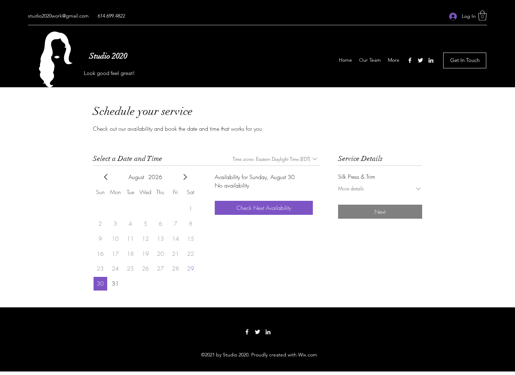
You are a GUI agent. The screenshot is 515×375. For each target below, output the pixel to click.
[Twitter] (420, 60)
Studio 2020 (108, 56)
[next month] (185, 177)
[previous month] (106, 177)
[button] (482, 16)
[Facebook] (409, 60)
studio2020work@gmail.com (58, 16)
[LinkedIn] (430, 60)
